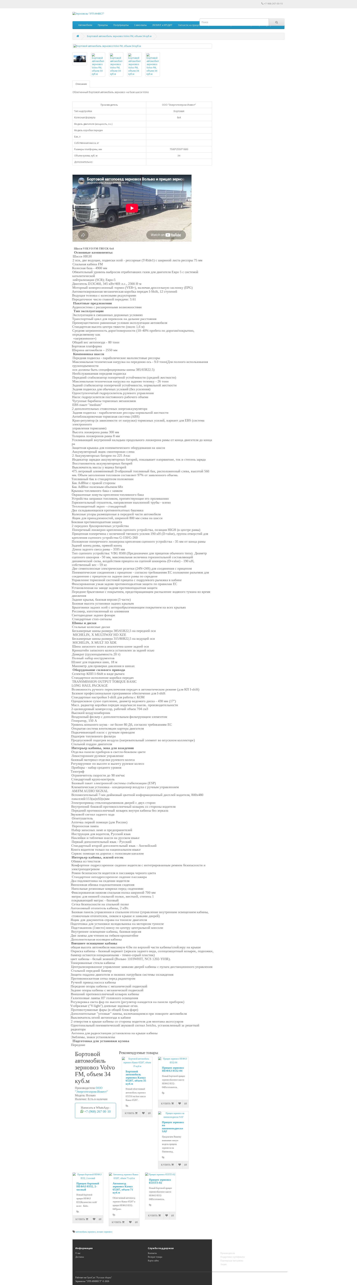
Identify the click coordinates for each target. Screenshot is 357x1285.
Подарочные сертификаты (232, 1257)
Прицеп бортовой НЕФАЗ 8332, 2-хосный (87, 1186)
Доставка (79, 1257)
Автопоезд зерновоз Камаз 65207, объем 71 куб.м (123, 1188)
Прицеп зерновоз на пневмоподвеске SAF (173, 1127)
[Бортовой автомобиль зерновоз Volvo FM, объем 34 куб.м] (142, 46)
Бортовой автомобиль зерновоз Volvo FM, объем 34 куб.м (119, 36)
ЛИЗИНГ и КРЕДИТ (162, 25)
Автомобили (85, 25)
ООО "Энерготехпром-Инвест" (91, 1089)
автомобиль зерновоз (86, 1231)
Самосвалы (140, 25)
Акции (223, 1264)
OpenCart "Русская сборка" (99, 1277)
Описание (81, 84)
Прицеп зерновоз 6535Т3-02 (160, 1181)
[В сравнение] (149, 1113)
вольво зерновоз (104, 1231)
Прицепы (103, 25)
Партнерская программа (231, 1260)
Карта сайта (153, 1260)
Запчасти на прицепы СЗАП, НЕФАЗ (197, 25)
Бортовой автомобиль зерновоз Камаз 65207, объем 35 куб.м (136, 1077)
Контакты (152, 1253)
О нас (78, 1253)
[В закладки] (143, 1113)
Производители (227, 1253)
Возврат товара (155, 1257)
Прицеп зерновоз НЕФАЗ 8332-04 (173, 1069)
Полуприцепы (121, 25)
